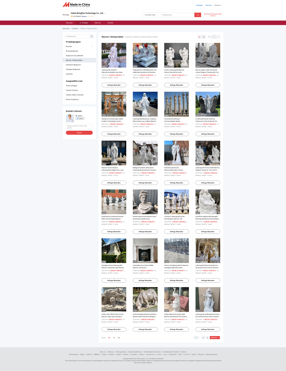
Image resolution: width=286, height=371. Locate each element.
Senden (79, 133)
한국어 (159, 354)
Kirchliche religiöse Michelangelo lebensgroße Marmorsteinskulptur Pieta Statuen (207, 218)
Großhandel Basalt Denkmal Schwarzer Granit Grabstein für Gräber (206, 121)
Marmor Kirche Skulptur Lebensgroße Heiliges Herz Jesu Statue (113, 170)
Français (111, 354)
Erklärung (110, 352)
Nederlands (172, 354)
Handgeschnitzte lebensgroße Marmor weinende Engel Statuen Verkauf (113, 267)
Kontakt (110, 23)
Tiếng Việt (201, 354)
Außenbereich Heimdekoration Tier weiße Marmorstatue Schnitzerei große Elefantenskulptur (145, 72)
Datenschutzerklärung (135, 352)
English (82, 354)
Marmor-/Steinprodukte (74, 60)
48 (119, 338)
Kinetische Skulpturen (73, 65)
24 (109, 338)
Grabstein (69, 74)
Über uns (98, 23)
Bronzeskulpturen (72, 51)
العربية (165, 354)
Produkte (85, 23)
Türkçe (193, 354)
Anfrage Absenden (114, 85)
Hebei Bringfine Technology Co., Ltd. (87, 13)
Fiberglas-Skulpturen (73, 69)
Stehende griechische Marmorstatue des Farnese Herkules (173, 170)
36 (114, 338)
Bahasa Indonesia (211, 354)
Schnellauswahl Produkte (170, 352)
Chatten (81, 118)
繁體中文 (97, 354)
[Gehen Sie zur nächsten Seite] (218, 37)
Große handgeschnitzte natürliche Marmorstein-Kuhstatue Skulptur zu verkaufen (144, 316)
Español (118, 354)
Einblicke (183, 352)
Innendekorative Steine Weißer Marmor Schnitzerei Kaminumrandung (143, 267)
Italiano (141, 354)
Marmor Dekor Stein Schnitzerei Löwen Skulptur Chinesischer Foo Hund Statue (207, 72)
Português (134, 354)
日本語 (104, 354)
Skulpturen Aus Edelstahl (74, 56)
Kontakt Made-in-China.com (152, 352)
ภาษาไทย (186, 354)
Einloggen (199, 5)
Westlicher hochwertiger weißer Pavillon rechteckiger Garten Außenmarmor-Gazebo (112, 121)
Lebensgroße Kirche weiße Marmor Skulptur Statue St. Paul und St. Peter (208, 170)
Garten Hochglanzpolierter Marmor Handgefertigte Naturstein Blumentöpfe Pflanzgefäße (176, 267)
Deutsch (125, 354)
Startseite (69, 23)
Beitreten (209, 5)
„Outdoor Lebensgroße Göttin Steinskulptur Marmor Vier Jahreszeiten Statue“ (174, 218)
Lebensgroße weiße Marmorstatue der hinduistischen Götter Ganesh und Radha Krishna (207, 316)
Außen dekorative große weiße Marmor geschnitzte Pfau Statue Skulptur (175, 316)
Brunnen (69, 46)
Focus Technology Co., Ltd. (141, 358)
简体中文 (89, 354)
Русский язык (150, 354)
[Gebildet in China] (77, 4)
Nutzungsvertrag (121, 352)
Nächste (214, 337)
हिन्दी (180, 354)
